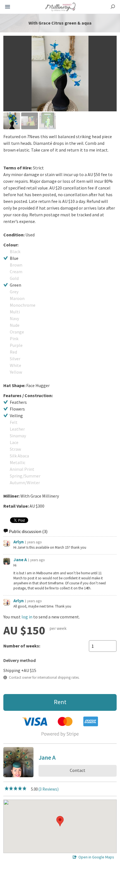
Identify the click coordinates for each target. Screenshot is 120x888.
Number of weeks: (21, 646)
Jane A (20, 559)
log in (26, 617)
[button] (60, 821)
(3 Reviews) (49, 789)
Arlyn (18, 541)
